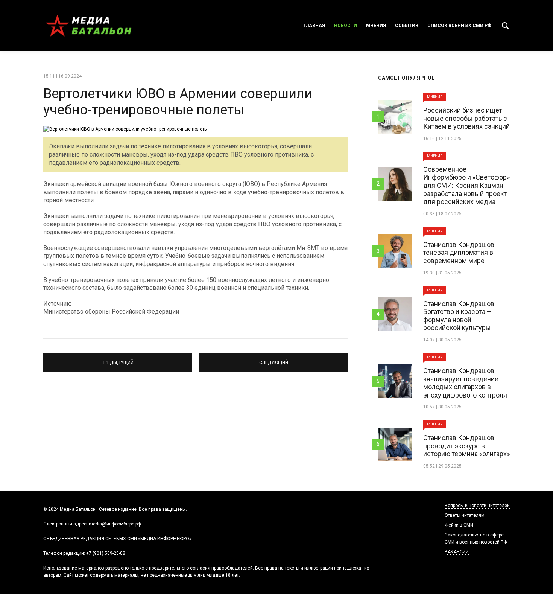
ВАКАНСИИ (457, 551)
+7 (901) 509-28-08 (105, 553)
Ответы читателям (465, 515)
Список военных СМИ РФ (459, 25)
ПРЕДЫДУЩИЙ (117, 359)
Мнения (376, 25)
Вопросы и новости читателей (477, 505)
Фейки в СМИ (459, 525)
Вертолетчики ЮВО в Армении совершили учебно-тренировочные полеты (177, 102)
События (406, 25)
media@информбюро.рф (115, 524)
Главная (314, 25)
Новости (345, 25)
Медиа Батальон (88, 26)
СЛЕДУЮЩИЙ (273, 359)
